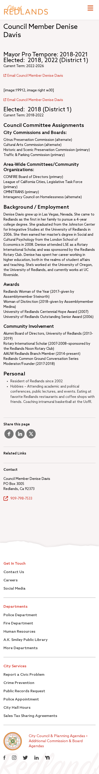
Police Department (20, 615)
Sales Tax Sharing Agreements (30, 716)
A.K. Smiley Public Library (25, 640)
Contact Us (13, 572)
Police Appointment (21, 699)
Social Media (14, 589)
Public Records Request (24, 691)
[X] (31, 435)
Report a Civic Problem (23, 675)
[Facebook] (9, 435)
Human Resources (19, 632)
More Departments (20, 648)
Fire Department (18, 623)
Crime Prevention (18, 683)
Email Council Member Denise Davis (35, 75)
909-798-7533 (21, 498)
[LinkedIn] (20, 435)
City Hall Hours (17, 708)
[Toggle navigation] (90, 8)
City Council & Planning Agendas (57, 736)
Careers (10, 580)
